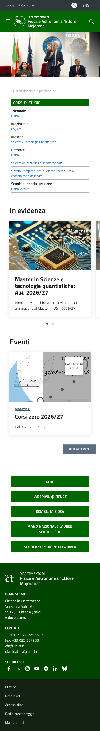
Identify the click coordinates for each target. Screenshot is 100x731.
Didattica (22, 409)
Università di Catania (18, 5)
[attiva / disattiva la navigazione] (8, 21)
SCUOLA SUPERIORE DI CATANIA (50, 546)
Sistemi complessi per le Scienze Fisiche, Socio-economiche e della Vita (43, 173)
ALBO (50, 481)
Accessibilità (14, 704)
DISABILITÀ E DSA (50, 511)
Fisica (15, 115)
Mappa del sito (15, 722)
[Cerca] (91, 21)
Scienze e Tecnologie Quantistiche (33, 141)
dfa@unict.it (14, 646)
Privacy (10, 686)
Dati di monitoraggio (19, 713)
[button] (33, 6)
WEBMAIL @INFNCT (50, 496)
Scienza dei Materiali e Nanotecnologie (37, 163)
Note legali (12, 696)
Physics (16, 128)
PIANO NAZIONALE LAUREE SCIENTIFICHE (50, 529)
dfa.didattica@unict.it (21, 651)
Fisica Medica (20, 189)
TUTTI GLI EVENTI (79, 448)
